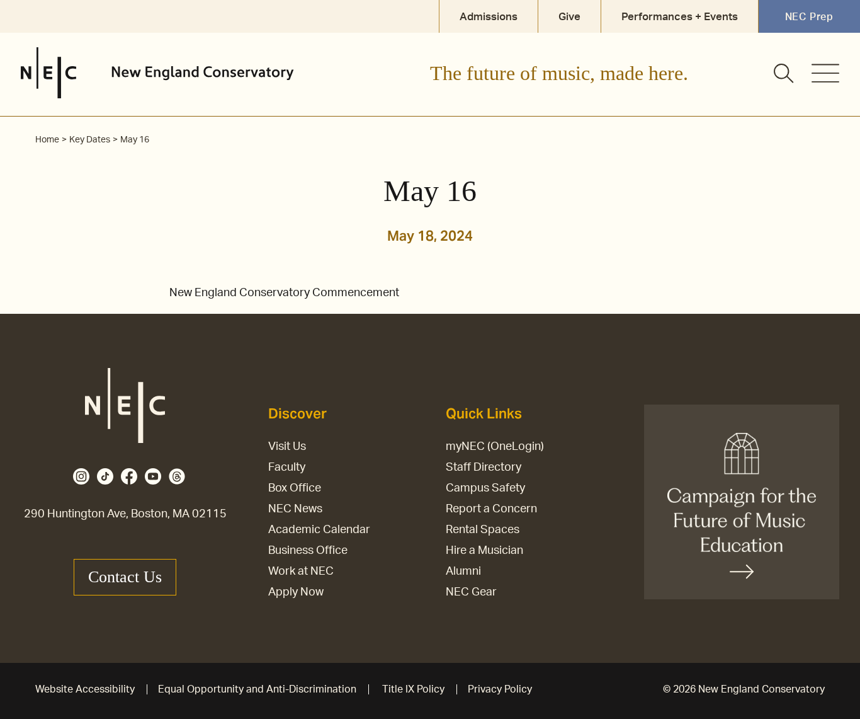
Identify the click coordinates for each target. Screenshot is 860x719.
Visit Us (287, 446)
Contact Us (125, 577)
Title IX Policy (413, 689)
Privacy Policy (500, 689)
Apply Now (296, 592)
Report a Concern (491, 509)
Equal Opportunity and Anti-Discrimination (257, 689)
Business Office (308, 550)
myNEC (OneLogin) (495, 446)
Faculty (286, 467)
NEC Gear (471, 592)
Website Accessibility (85, 689)
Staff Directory (483, 467)
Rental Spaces (482, 530)
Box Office (294, 488)
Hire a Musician (484, 550)
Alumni (463, 571)
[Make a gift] (741, 502)
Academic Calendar (319, 530)
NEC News (295, 509)
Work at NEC (301, 571)
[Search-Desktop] (784, 74)
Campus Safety (485, 488)
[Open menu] (825, 73)
